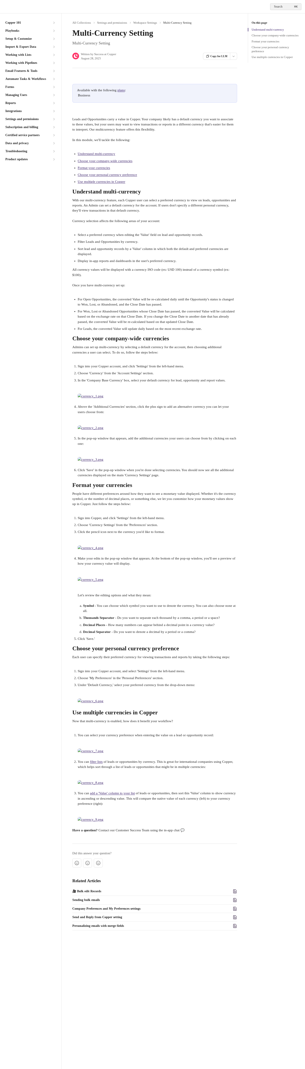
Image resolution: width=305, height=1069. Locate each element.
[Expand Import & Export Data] (54, 47)
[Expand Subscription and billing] (54, 127)
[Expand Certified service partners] (54, 135)
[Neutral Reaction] (87, 863)
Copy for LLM (218, 56)
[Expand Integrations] (54, 111)
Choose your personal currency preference (107, 175)
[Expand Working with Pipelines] (54, 63)
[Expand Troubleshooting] (54, 151)
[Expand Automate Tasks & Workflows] (54, 79)
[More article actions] (233, 56)
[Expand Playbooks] (54, 31)
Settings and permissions (112, 22)
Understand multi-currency (96, 154)
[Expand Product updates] (54, 159)
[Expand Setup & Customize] (54, 39)
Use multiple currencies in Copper (101, 181)
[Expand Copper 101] (54, 23)
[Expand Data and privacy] (54, 143)
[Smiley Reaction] (98, 863)
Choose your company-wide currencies (105, 161)
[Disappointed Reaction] (76, 863)
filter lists (96, 761)
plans (121, 90)
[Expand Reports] (54, 103)
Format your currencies (94, 168)
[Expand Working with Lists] (54, 55)
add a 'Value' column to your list (112, 793)
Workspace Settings (145, 22)
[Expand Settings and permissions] (54, 119)
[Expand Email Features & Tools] (54, 71)
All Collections (81, 22)
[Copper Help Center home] (4, 6)
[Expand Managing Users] (54, 95)
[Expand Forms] (54, 87)
